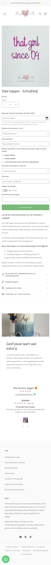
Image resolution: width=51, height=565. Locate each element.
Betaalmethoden (11, 468)
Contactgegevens (26, 554)
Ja (13, 190)
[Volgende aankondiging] (46, 3)
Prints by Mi (14, 547)
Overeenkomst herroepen (14, 489)
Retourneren (10, 473)
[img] (25, 391)
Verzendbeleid (26, 550)
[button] (4, 14)
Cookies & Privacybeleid (14, 479)
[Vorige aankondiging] (4, 3)
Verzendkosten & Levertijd (15, 462)
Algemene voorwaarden (14, 484)
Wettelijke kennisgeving (40, 550)
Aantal (4, 100)
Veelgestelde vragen (12, 457)
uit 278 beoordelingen (24, 394)
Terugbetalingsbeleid (27, 547)
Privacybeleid (40, 547)
